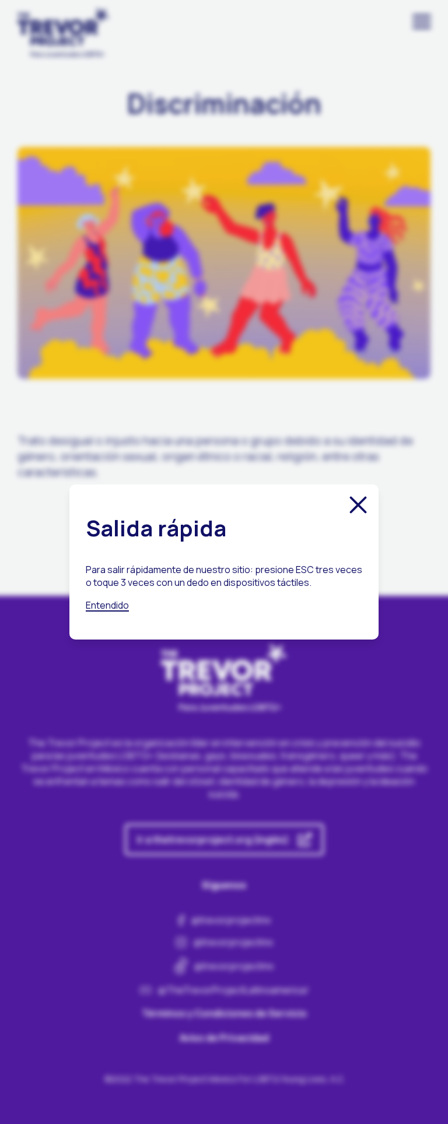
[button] (358, 504)
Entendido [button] (107, 605)
